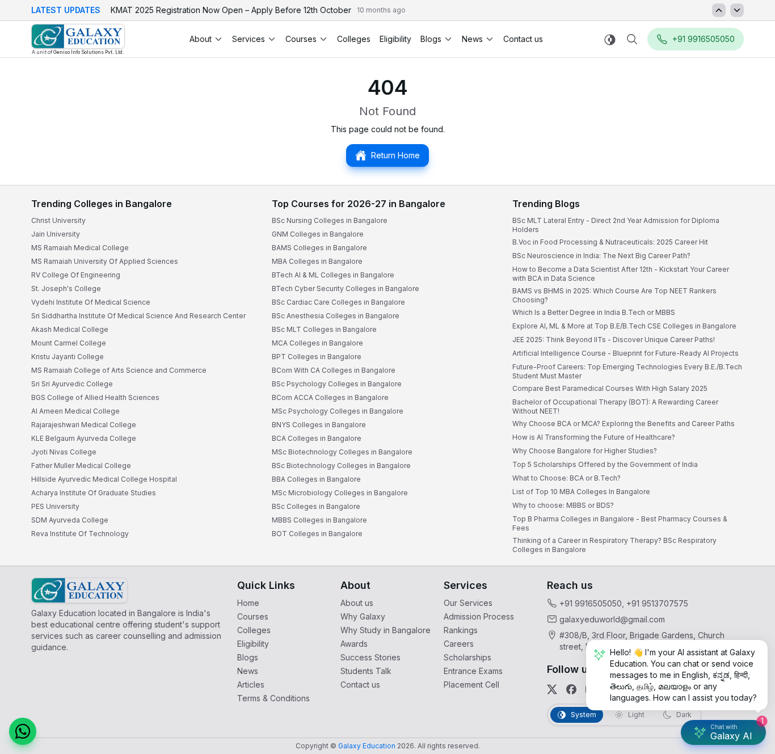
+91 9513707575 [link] (657, 603)
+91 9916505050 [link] (590, 603)
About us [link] (356, 603)
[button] (22, 731)
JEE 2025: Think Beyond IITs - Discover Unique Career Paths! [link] (613, 339)
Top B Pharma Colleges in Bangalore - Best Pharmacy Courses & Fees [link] (619, 523)
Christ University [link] (58, 220)
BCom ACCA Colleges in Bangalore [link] (330, 397)
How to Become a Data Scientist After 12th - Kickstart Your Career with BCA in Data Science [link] (620, 274)
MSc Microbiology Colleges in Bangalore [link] (340, 492)
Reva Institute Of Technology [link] (80, 533)
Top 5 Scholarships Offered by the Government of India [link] (605, 464)
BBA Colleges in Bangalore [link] (316, 479)
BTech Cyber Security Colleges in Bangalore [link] (345, 288)
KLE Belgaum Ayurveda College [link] (83, 438)
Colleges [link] (353, 39)
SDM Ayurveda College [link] (69, 520)
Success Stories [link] (370, 657)
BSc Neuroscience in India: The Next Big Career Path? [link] (601, 255)
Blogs (430, 39)
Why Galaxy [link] (362, 616)
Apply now (765, 343)
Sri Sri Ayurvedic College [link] (72, 384)
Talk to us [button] (765, 285)
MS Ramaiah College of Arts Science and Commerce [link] (119, 370)
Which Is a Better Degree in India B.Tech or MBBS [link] (593, 312)
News (472, 39)
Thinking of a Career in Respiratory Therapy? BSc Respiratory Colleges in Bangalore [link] (614, 545)
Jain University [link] (55, 234)
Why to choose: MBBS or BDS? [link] (563, 505)
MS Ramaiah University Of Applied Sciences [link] (104, 261)
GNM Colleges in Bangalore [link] (318, 234)
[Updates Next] (737, 10)
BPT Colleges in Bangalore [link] (316, 356)
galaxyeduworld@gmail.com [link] (612, 619)
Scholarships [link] (467, 657)
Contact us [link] (523, 39)
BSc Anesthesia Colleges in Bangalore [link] (335, 315)
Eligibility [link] (395, 39)
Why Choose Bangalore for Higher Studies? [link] (584, 450)
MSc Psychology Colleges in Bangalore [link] (337, 411)
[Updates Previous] (719, 10)
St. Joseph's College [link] (66, 288)
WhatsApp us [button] (765, 222)
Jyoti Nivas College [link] (63, 452)
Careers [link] (459, 643)
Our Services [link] (468, 603)
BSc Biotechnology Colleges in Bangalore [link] (341, 465)
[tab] (576, 715)
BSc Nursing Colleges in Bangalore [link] (329, 220)
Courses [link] (252, 616)
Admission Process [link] (479, 616)
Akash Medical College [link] (69, 329)
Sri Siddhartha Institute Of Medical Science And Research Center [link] (138, 315)
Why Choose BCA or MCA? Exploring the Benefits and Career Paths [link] (623, 423)
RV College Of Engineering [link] (75, 275)
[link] (78, 39)
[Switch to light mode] (610, 39)
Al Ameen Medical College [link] (75, 411)
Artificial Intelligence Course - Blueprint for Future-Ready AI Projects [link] (625, 353)
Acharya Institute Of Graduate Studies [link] (93, 492)
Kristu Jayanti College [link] (67, 356)
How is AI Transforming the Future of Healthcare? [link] (593, 437)
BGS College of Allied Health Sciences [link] (95, 397)
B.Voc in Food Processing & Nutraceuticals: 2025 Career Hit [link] (610, 242)
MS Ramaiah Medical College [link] (80, 247)
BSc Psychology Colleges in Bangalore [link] (337, 384)
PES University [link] (55, 506)
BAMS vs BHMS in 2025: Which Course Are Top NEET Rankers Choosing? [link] (614, 295)
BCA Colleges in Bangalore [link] (316, 438)
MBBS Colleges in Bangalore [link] (319, 520)
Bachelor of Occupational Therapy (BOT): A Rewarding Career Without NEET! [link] (615, 406)
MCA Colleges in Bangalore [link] (317, 343)
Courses (301, 39)
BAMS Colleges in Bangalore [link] (319, 247)
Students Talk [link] (365, 671)
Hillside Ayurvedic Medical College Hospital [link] (104, 479)
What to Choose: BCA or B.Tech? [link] (566, 478)
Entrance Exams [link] (473, 671)
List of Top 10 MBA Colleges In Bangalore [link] (581, 491)
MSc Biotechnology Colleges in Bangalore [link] (342, 452)
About (200, 39)
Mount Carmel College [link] (68, 343)
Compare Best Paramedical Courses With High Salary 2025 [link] (609, 388)
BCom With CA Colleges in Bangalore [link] (333, 370)
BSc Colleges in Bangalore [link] (316, 506)
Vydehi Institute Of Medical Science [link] (90, 302)
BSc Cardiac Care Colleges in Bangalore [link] (338, 302)
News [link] (247, 671)
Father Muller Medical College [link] (81, 465)
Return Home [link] (395, 155)
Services (248, 39)
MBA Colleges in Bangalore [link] (317, 261)
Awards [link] (354, 643)
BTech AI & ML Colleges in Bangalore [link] (333, 275)
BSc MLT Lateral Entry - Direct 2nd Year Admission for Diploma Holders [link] (615, 225)
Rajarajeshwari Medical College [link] (83, 424)
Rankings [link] (461, 630)
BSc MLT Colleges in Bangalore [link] (324, 329)
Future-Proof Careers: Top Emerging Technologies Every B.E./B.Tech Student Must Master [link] (627, 371)
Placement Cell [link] (471, 684)
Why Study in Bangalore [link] (385, 630)
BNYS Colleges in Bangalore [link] (319, 424)
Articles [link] (250, 684)
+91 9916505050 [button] (703, 39)
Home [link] (248, 603)
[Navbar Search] (632, 39)
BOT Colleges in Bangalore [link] (317, 533)
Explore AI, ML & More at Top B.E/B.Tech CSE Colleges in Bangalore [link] (624, 326)
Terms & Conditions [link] (273, 698)
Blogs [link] (247, 657)
